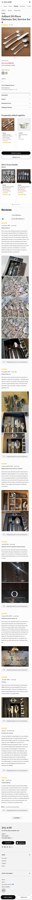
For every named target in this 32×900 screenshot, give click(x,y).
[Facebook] (2, 847)
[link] (4, 25)
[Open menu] (2, 2)
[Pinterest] (5, 847)
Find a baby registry (6, 838)
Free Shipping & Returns (8, 85)
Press (3, 866)
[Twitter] (7, 847)
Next (30, 182)
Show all (3, 167)
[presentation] (15, 266)
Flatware (10, 10)
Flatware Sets (17, 10)
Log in (3, 833)
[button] (3, 73)
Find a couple (5, 835)
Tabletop (16, 6)
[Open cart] (30, 2)
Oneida (3, 13)
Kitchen (10, 6)
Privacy (3, 879)
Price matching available (8, 65)
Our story (4, 858)
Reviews (4, 861)
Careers (4, 863)
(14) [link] (12, 25)
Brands (5, 6)
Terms (3, 882)
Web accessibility (6, 886)
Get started (8, 842)
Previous (2, 182)
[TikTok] (12, 847)
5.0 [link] (10, 25)
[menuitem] (20, 219)
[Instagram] (9, 847)
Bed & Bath (22, 6)
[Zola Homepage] (8, 2)
